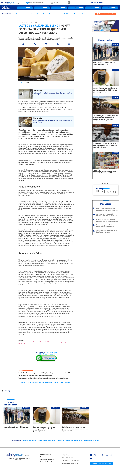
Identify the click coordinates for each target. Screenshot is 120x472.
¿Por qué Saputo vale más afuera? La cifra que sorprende (106, 231)
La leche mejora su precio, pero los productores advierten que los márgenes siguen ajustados (75, 429)
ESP (27, 2)
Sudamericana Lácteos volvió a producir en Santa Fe (35, 375)
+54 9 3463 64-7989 (67, 457)
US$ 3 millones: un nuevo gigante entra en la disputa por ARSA (104, 172)
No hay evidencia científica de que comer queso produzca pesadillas (44, 29)
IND (42, 2)
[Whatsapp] (95, 455)
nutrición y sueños (52, 382)
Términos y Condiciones (47, 459)
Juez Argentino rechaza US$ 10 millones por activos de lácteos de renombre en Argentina (106, 215)
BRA (38, 2)
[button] (69, 2)
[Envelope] (91, 455)
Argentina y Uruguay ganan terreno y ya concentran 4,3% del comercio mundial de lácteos (105, 145)
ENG (35, 2)
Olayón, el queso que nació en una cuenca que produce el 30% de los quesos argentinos (44, 429)
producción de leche (81, 14)
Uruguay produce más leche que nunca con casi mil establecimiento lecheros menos (106, 220)
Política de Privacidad (46, 462)
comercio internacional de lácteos (60, 14)
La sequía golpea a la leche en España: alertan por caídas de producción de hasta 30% (105, 225)
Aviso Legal (7, 391)
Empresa (42, 457)
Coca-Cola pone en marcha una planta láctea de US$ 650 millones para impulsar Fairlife (106, 209)
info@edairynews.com (68, 455)
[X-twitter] (103, 455)
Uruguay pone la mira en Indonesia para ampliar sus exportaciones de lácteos (43, 378)
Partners (27, 23)
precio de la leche (22, 14)
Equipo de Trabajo (45, 454)
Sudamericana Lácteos (38, 14)
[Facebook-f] (99, 455)
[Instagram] (110, 455)
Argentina (21, 23)
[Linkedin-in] (106, 455)
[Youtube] (91, 458)
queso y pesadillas (65, 382)
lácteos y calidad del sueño (37, 382)
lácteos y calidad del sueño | (39, 25)
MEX (31, 2)
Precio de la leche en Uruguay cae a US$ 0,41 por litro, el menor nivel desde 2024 (44, 373)
